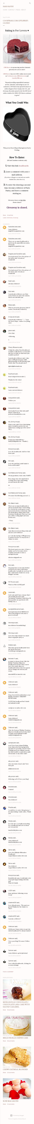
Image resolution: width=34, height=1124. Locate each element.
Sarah (10, 281)
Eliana (10, 305)
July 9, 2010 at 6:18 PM (14, 541)
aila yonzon (11, 761)
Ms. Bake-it (11, 503)
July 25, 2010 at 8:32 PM (14, 933)
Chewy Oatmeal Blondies (15, 1069)
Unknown (11, 682)
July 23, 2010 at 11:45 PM (14, 911)
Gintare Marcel (22, 1119)
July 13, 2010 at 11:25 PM (14, 756)
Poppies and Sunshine (15, 254)
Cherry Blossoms (13, 347)
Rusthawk (11, 374)
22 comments (11, 1072)
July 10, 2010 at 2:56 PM (14, 604)
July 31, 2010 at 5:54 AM (14, 967)
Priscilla (10, 807)
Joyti (9, 291)
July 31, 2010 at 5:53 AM (14, 955)
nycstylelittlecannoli (14, 609)
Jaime (10, 850)
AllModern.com (21, 76)
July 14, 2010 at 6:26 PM (14, 771)
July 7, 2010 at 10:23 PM (14, 300)
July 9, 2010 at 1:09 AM (14, 467)
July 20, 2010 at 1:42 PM (14, 885)
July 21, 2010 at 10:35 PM (14, 897)
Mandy (10, 821)
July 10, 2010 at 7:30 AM (14, 587)
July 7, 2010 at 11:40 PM (14, 325)
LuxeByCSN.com (17, 78)
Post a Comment (8, 971)
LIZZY (10, 890)
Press (18, 10)
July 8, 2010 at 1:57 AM (14, 342)
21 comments (10, 1104)
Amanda (11, 787)
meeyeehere (12, 398)
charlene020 (12, 902)
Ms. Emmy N (12, 422)
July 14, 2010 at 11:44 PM (14, 792)
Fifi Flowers (12, 582)
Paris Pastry (8, 6)
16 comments (10, 1010)
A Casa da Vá (12, 317)
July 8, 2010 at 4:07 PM (14, 432)
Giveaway (15, 217)
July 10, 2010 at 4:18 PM (14, 617)
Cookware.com (11, 76)
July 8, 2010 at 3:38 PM (14, 403)
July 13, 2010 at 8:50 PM (14, 722)
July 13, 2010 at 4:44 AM (14, 676)
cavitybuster (12, 743)
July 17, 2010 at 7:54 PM (14, 816)
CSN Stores (7, 67)
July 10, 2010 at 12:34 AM (14, 577)
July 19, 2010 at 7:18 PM (14, 858)
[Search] (30, 3)
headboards (23, 166)
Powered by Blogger (18, 1115)
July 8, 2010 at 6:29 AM (14, 368)
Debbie (10, 645)
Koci (9, 565)
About (23, 10)
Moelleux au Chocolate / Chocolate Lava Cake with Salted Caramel (16, 1004)
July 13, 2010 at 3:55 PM (14, 687)
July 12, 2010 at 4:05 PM (14, 653)
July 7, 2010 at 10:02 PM (14, 262)
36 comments (11, 1041)
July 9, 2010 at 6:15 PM (14, 523)
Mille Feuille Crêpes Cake (15, 1038)
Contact (11, 10)
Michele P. (11, 658)
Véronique (11, 623)
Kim (9, 461)
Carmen (10, 950)
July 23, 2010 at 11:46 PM (14, 921)
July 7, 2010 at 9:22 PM (14, 233)
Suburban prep (13, 226)
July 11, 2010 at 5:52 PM (14, 628)
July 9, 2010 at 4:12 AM (14, 488)
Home (5, 10)
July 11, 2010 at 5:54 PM (14, 640)
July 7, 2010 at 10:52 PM (14, 312)
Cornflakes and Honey (15, 473)
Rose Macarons (10, 1101)
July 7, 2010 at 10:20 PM (14, 286)
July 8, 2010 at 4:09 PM (14, 444)
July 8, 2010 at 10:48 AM (14, 382)
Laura (10, 592)
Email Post (10, 215)
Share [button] (4, 215)
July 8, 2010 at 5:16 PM (14, 455)
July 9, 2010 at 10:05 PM (14, 560)
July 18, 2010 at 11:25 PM (14, 832)
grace (10, 330)
